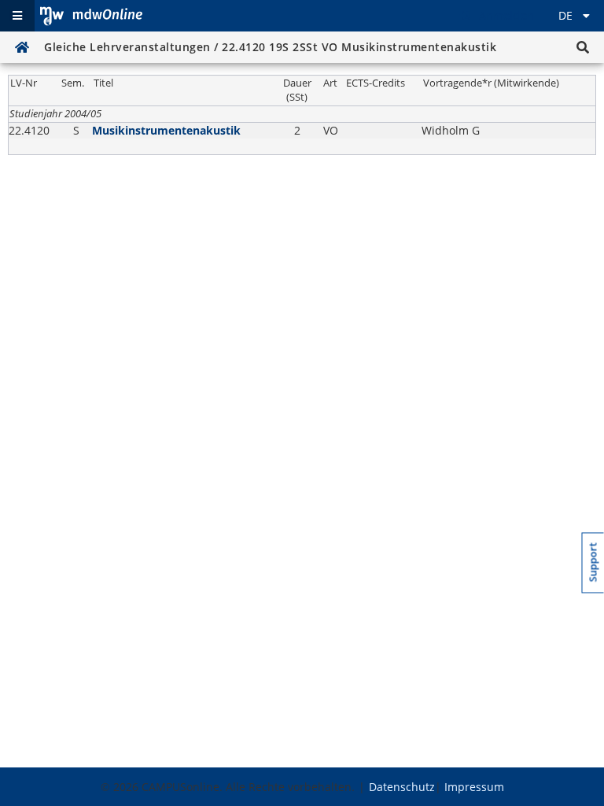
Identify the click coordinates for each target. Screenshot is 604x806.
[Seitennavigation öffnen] (17, 15)
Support (593, 562)
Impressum (474, 786)
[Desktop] (91, 15)
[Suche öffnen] (582, 47)
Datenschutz (402, 786)
